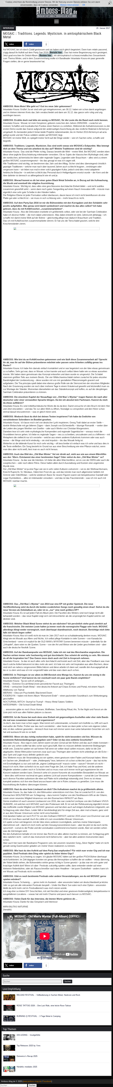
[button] (110, 3)
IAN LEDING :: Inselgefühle (28, 1035)
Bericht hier (56, 52)
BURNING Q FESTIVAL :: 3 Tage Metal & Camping (38, 1016)
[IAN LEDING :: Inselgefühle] (9, 1037)
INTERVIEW (8, 28)
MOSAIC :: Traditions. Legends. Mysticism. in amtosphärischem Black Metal (52, 35)
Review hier (45, 55)
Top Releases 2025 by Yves (28, 1045)
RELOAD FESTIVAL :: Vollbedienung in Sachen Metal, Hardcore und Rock (48, 995)
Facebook (47, 1081)
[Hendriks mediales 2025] (9, 1069)
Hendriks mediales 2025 (27, 1067)
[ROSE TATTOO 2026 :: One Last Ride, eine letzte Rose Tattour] (9, 1008)
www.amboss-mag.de (32, 1081)
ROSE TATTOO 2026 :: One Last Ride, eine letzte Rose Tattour (44, 1005)
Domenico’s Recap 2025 (27, 1056)
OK (83, 5)
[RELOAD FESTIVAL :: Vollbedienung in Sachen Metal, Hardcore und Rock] (9, 997)
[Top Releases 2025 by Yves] (9, 1048)
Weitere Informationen (69, 5)
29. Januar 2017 (103, 28)
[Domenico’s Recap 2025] (9, 1058)
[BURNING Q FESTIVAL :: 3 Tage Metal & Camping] (9, 1018)
